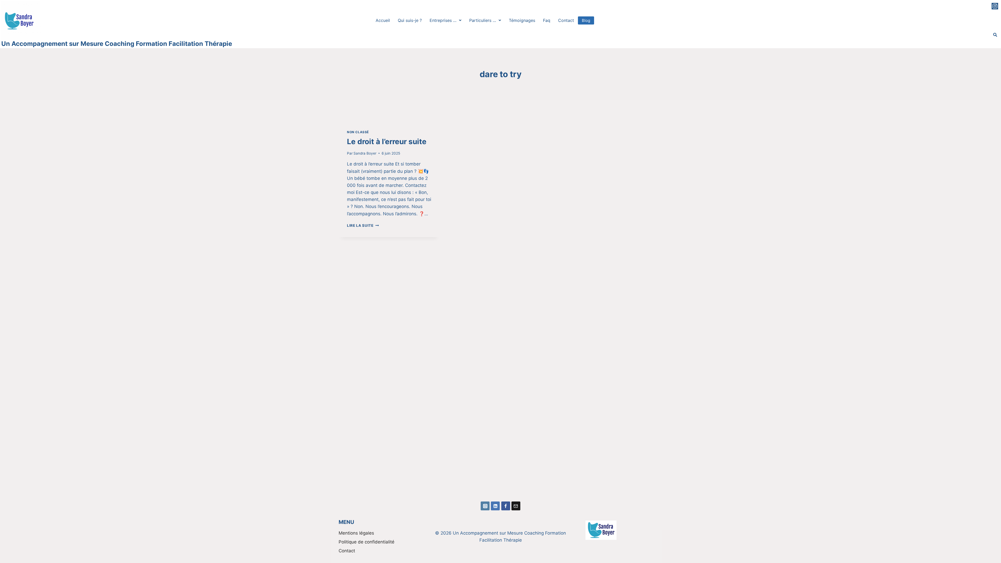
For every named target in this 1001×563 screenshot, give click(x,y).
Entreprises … (443, 20)
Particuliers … (482, 20)
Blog (586, 20)
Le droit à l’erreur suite (386, 141)
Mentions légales (356, 533)
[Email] (515, 505)
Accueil (383, 20)
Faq (546, 20)
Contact (566, 20)
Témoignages (522, 20)
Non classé (358, 132)
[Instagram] (995, 6)
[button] (445, 20)
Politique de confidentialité (366, 541)
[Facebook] (505, 505)
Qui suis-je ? (410, 20)
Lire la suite (363, 225)
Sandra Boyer (364, 153)
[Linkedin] (495, 505)
